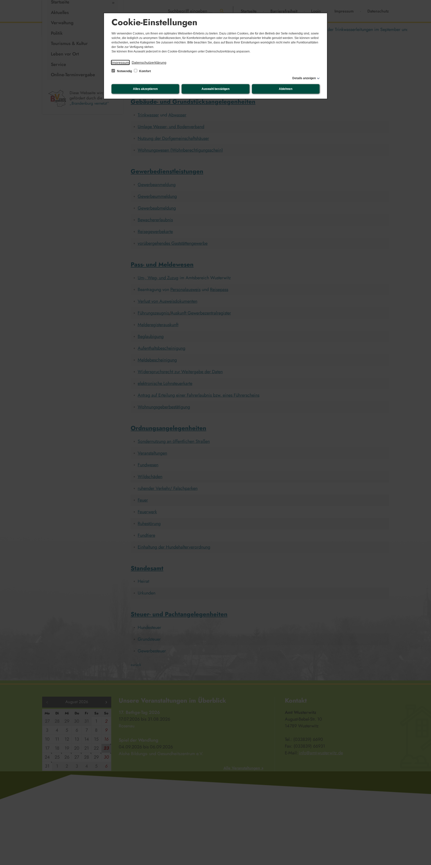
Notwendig (124, 71)
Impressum (120, 62)
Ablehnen (285, 89)
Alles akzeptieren (145, 89)
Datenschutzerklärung (149, 62)
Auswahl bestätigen (215, 89)
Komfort (144, 71)
